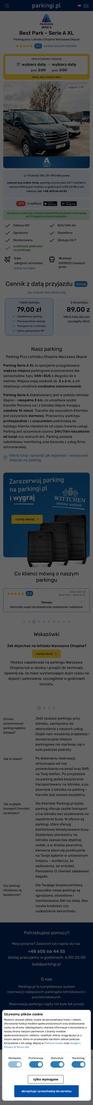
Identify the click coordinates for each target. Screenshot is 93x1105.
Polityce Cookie (53, 1043)
